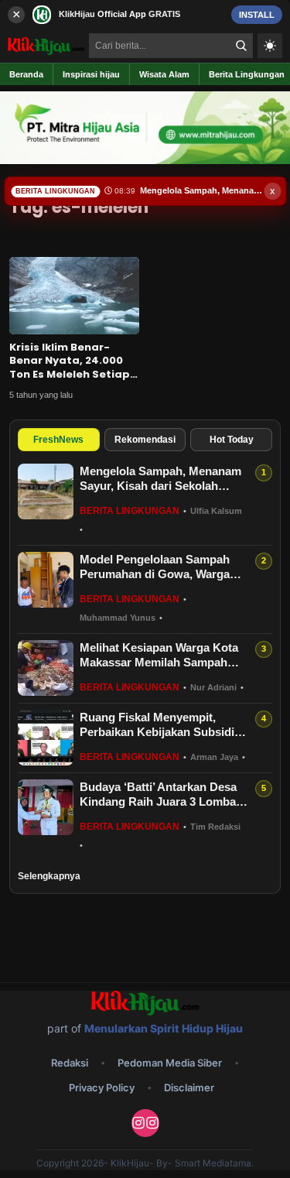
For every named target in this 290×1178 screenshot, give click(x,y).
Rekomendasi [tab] (145, 439)
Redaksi (69, 1062)
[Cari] (241, 45)
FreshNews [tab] (58, 439)
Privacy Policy (102, 1087)
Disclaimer (189, 1087)
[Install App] (145, 14)
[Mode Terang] (270, 45)
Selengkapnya (49, 876)
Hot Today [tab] (232, 439)
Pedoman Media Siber (170, 1062)
